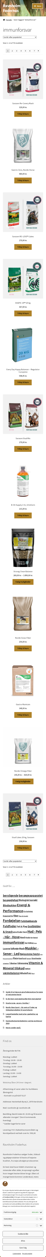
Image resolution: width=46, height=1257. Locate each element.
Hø (31, 937)
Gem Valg (23, 1248)
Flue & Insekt (23, 916)
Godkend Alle (23, 1234)
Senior (29, 958)
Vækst (27, 968)
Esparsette (8, 916)
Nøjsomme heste (30, 954)
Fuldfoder (9, 926)
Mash (22, 948)
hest (25, 932)
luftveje (15, 948)
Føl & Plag (22, 926)
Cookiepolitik (17, 1253)
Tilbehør (13, 963)
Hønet (35, 937)
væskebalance (11, 973)
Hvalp (27, 937)
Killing (31, 943)
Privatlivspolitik (27, 1253)
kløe (35, 943)
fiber (15, 915)
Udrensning (22, 963)
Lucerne (6, 948)
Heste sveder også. (13, 1027)
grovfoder (18, 932)
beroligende (10, 895)
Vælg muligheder (23, 581)
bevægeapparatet (31, 895)
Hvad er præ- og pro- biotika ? (17, 1003)
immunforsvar (13, 942)
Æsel (33, 973)
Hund (22, 937)
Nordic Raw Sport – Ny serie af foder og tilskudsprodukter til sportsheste (21, 1008)
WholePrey (25, 973)
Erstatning (28, 911)
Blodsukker (10, 905)
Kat (26, 943)
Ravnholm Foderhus (11, 8)
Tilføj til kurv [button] (23, 114)
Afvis (23, 1241)
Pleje (15, 958)
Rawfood (22, 958)
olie (41, 954)
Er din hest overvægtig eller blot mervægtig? (23, 999)
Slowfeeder (36, 958)
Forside (9, 20)
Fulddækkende (28, 921)
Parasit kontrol (7, 958)
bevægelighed (11, 900)
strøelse (6, 963)
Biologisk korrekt (28, 900)
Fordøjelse (11, 920)
